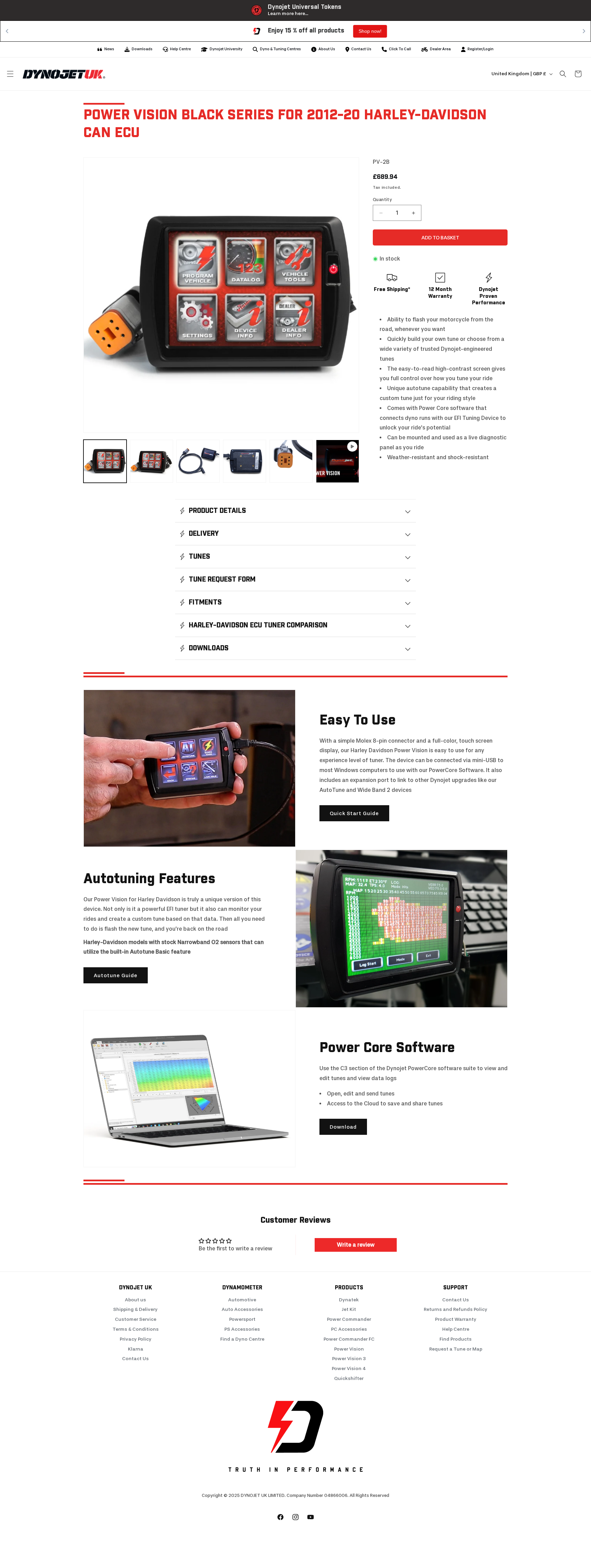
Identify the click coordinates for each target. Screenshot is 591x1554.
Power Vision (349, 1349)
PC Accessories (349, 1329)
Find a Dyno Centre (242, 1339)
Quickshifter (349, 1378)
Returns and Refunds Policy (455, 1309)
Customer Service (135, 1319)
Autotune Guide (115, 975)
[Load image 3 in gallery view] (198, 461)
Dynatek (349, 1300)
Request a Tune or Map (455, 1349)
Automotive (242, 1300)
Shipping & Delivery (135, 1309)
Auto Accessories (242, 1309)
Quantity (382, 199)
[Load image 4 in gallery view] (244, 461)
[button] (10, 73)
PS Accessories (242, 1329)
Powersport (242, 1319)
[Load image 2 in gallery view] (151, 461)
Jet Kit (349, 1309)
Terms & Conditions (136, 1329)
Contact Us (135, 1359)
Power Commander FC (349, 1339)
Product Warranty (455, 1319)
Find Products (455, 1339)
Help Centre (455, 1329)
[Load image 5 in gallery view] (291, 461)
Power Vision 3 (349, 1359)
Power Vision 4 (349, 1368)
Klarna (135, 1349)
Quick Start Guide (354, 813)
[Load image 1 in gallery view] (105, 461)
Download (343, 1127)
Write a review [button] (356, 1244)
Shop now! (347, 31)
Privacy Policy (136, 1339)
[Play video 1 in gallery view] (337, 461)
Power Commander (349, 1319)
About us (135, 1300)
